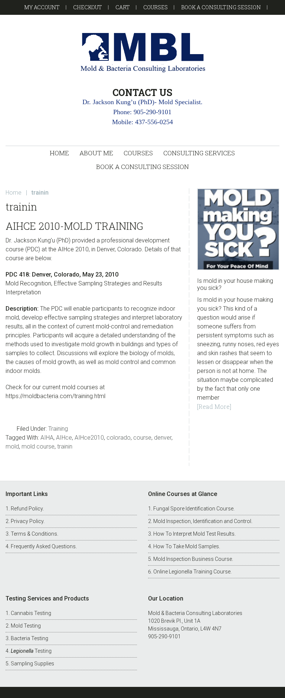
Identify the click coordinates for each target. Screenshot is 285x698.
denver (162, 437)
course (142, 437)
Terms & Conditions (34, 534)
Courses (155, 7)
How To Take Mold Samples (186, 546)
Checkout (87, 7)
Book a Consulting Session (221, 7)
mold (12, 446)
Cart (122, 7)
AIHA (46, 437)
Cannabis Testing (31, 613)
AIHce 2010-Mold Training (74, 225)
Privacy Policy (27, 521)
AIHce (64, 437)
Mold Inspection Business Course (192, 559)
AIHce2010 (89, 437)
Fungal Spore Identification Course (193, 509)
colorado (119, 437)
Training (58, 428)
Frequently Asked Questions (43, 546)
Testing (31, 651)
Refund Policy (27, 509)
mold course (38, 446)
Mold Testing (26, 626)
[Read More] (214, 406)
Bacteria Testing (29, 638)
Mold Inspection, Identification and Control (202, 521)
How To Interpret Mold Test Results (194, 534)
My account (42, 7)
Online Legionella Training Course (191, 572)
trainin (64, 446)
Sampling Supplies (32, 663)
